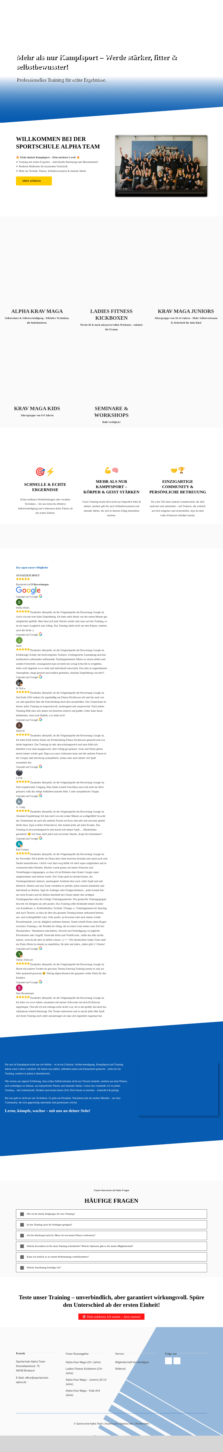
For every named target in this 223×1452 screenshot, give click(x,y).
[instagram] (177, 1360)
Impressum (111, 1423)
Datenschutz (127, 1423)
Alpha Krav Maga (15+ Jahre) (83, 1362)
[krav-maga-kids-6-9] (37, 336)
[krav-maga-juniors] (186, 239)
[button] (111, 1214)
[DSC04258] (37, 239)
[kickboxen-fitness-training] (111, 239)
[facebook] (168, 1360)
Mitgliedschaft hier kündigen (132, 1362)
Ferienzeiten (142, 1423)
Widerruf (120, 1368)
